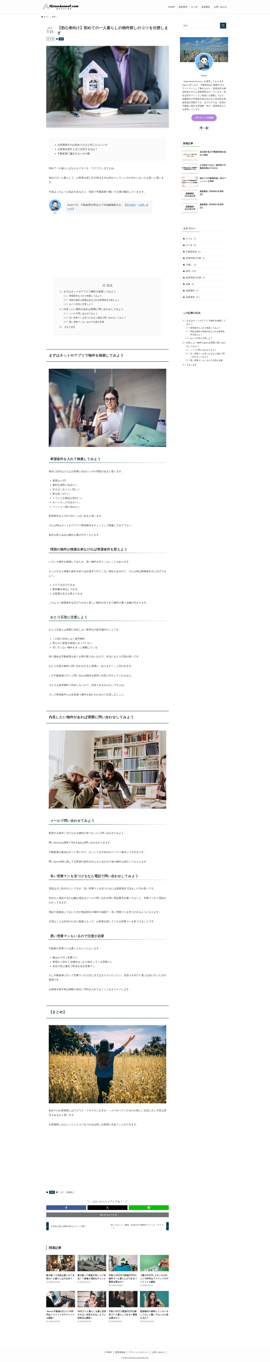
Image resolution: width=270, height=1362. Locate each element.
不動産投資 (193, 251)
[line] (201, 128)
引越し (191, 264)
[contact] (207, 128)
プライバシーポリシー (138, 1352)
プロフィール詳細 (204, 117)
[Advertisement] (107, 246)
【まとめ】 (69, 327)
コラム (191, 238)
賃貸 (61, 39)
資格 (190, 284)
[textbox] (107, 494)
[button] (66, 1207)
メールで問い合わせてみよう (83, 313)
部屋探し (70, 1192)
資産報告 (192, 290)
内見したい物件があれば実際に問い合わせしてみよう (93, 309)
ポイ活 (191, 245)
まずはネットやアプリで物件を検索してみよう (89, 291)
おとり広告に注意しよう (81, 304)
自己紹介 (131, 205)
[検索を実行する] (223, 26)
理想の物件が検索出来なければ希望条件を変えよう (94, 300)
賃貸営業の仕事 (195, 277)
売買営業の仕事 (195, 258)
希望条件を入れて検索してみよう (85, 296)
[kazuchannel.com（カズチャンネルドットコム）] (60, 6)
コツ (62, 1192)
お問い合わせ (158, 1352)
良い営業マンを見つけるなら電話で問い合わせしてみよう (97, 317)
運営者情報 (120, 1352)
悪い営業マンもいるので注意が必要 (86, 322)
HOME (109, 1352)
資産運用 (192, 297)
